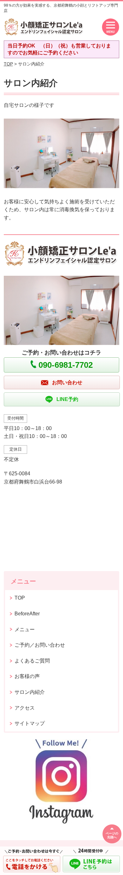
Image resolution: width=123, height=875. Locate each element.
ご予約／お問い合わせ (40, 645)
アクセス (25, 708)
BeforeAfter (27, 613)
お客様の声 (27, 676)
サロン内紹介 (30, 692)
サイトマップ (30, 723)
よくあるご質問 (32, 660)
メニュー (25, 629)
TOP (8, 63)
